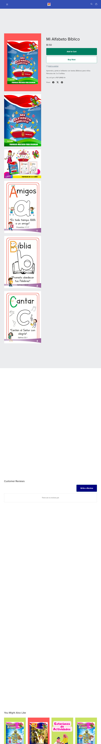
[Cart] (97, 4)
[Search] (91, 4)
